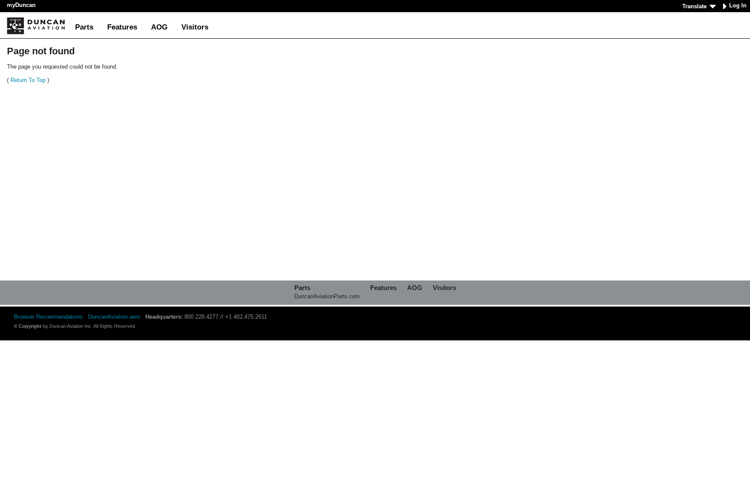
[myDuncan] (36, 25)
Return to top (28, 80)
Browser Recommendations (48, 316)
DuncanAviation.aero (114, 316)
